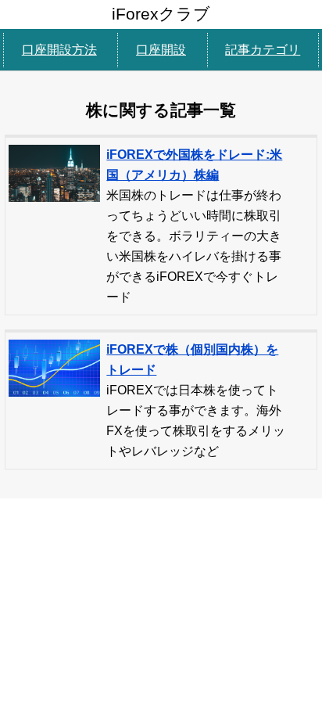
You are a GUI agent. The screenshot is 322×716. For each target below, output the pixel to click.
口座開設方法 (59, 49)
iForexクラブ (161, 14)
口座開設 (161, 49)
